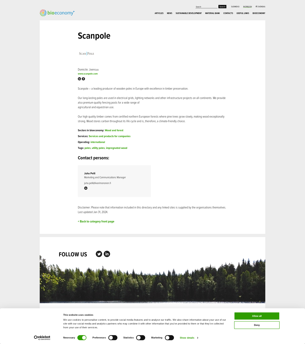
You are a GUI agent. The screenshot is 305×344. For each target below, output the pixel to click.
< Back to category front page (96, 221)
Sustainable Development (189, 13)
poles (88, 148)
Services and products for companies (109, 136)
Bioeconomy (259, 13)
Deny (257, 325)
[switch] (112, 337)
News (169, 13)
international (98, 142)
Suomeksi (235, 6)
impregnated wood (116, 148)
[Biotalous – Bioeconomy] (57, 12)
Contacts (228, 13)
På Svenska (260, 6)
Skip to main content (50, 20)
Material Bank (212, 13)
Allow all (257, 316)
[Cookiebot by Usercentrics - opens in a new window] (42, 337)
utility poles (98, 148)
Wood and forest (114, 130)
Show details (187, 337)
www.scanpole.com (88, 73)
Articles (159, 13)
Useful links (243, 13)
